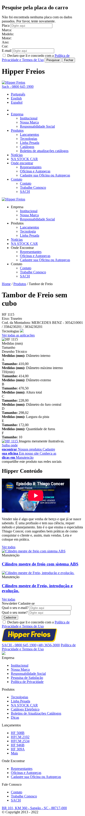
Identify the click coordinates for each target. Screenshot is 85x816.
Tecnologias (28, 139)
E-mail (6, 50)
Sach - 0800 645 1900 (18, 86)
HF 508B (17, 733)
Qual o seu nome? (15, 612)
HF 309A (18, 749)
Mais (14, 753)
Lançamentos (29, 134)
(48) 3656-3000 (48, 645)
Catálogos (27, 147)
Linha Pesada (29, 143)
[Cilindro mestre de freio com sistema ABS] (34, 551)
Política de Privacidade (27, 682)
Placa (6, 25)
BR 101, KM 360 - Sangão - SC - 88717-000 (34, 808)
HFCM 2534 (20, 741)
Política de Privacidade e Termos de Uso (36, 624)
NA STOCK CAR (24, 159)
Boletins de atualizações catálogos (44, 151)
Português (18, 94)
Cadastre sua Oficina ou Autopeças (45, 175)
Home (6, 284)
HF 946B (17, 745)
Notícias (17, 155)
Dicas (15, 717)
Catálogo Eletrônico (25, 709)
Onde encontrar (22, 163)
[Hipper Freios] (13, 82)
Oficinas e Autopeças (35, 171)
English (16, 98)
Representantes (30, 167)
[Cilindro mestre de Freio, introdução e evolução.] (38, 573)
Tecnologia (28, 231)
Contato (16, 179)
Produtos (17, 130)
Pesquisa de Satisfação (27, 678)
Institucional (28, 118)
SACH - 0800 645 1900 (19, 645)
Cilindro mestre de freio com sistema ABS (40, 564)
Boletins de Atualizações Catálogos (36, 713)
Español (16, 102)
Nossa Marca (29, 122)
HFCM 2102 (20, 737)
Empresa (17, 114)
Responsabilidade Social (37, 126)
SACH (25, 191)
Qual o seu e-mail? (15, 608)
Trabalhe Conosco (33, 187)
